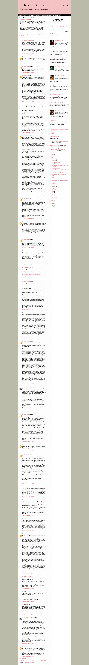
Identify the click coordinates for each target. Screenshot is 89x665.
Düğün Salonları (27, 281)
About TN (25, 15)
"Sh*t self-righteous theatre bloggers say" (58, 58)
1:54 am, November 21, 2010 (28, 515)
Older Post (43, 660)
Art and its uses (55, 163)
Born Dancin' (26, 75)
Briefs (53, 177)
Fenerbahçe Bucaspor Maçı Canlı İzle (31, 274)
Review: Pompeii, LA (55, 136)
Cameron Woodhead (28, 40)
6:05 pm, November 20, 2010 (28, 450)
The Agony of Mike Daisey (55, 94)
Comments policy (56, 15)
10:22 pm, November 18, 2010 (28, 278)
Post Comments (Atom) (29, 662)
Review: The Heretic (59, 110)
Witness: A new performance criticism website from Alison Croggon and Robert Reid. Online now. (59, 26)
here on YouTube (33, 545)
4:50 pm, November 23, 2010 (28, 614)
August (53, 186)
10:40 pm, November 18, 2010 (28, 284)
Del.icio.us (21, 35)
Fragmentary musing (56, 168)
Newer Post (21, 660)
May (53, 191)
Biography (31, 15)
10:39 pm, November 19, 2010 (28, 337)
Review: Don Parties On (60, 75)
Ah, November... (55, 175)
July (53, 188)
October (54, 183)
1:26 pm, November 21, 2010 (28, 588)
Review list (38, 15)
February (54, 195)
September (54, 184)
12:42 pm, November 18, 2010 (28, 247)
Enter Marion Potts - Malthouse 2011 (59, 174)
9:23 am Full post (33, 34)
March (53, 194)
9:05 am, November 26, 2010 (28, 656)
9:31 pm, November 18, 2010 (28, 271)
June (53, 189)
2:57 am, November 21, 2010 (28, 530)
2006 (52, 203)
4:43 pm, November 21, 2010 (28, 601)
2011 (52, 155)
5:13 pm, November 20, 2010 (28, 410)
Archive (52, 133)
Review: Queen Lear (59, 40)
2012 (52, 154)
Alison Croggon (27, 56)
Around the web (53, 120)
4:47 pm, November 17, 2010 (28, 63)
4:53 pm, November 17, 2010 (28, 72)
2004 (52, 206)
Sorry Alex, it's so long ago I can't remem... (60, 146)
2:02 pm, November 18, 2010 (28, 264)
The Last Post (52, 50)
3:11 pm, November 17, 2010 (28, 53)
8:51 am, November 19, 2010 (28, 309)
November (54, 160)
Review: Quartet (53, 85)
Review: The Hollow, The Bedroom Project (60, 172)
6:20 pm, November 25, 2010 (28, 643)
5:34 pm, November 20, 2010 (28, 441)
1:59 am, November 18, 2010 (28, 132)
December (54, 159)
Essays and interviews (46, 15)
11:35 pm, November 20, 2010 (28, 496)
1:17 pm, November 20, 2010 (28, 383)
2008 (52, 200)
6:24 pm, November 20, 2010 (28, 483)
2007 (52, 202)
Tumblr (52, 132)
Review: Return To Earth (60, 66)
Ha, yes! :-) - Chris (54, 139)
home (20, 15)
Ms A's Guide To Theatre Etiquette (56, 102)
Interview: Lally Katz (56, 162)
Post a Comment (22, 658)
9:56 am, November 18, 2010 (28, 194)
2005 (52, 205)
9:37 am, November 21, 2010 (28, 573)
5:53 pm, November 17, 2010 (28, 101)
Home (32, 660)
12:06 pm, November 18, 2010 (28, 218)
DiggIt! (39, 34)
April (53, 192)
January (54, 197)
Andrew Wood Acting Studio (29, 387)
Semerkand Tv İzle (27, 267)
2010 (52, 157)
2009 (52, 199)
